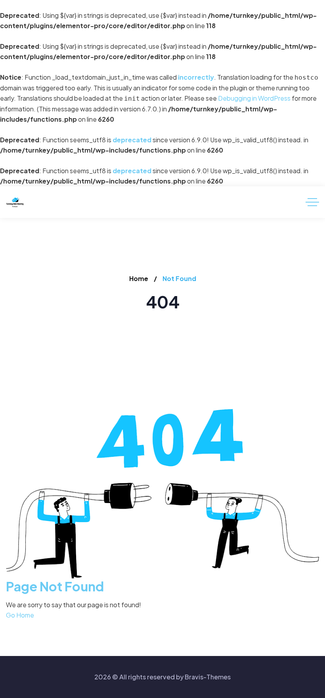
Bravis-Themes (208, 677)
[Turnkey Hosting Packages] (15, 202)
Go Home (20, 615)
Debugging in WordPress (254, 98)
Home (138, 278)
